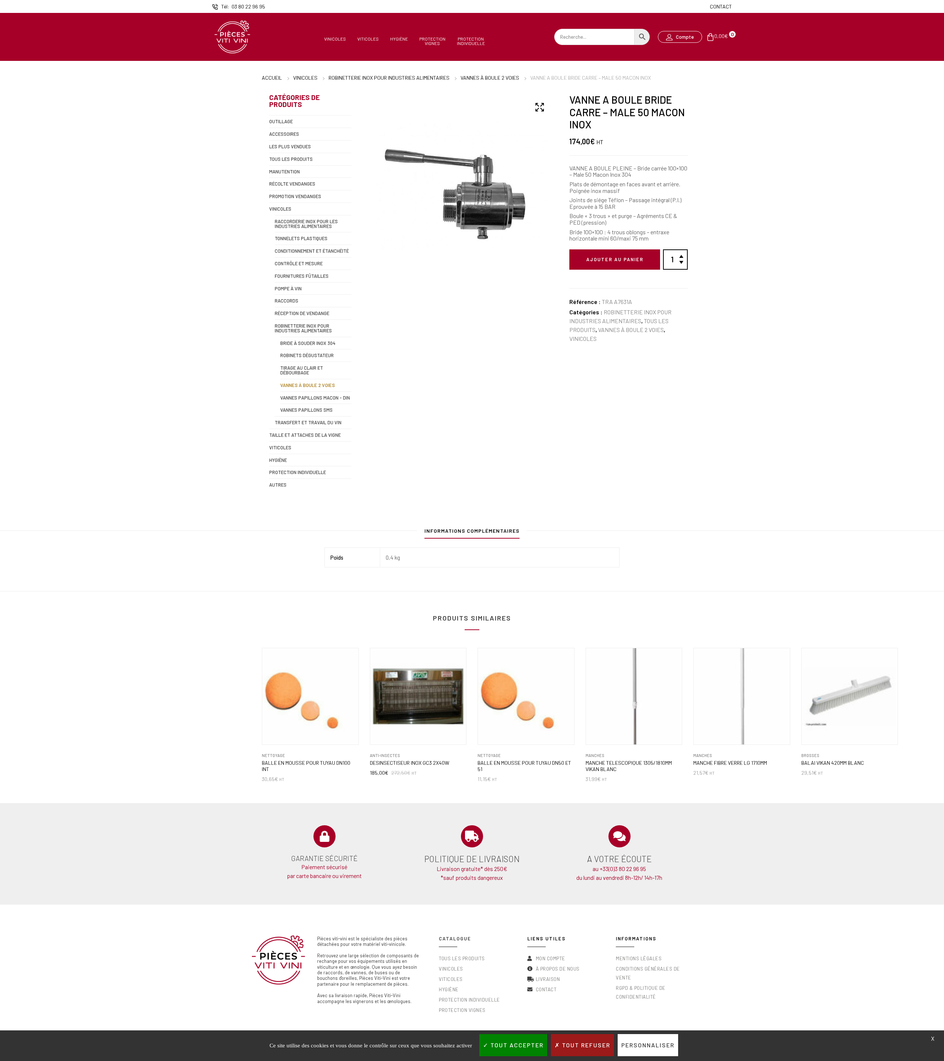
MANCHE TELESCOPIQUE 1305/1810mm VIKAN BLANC (629, 766)
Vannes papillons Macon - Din (315, 398)
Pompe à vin (288, 288)
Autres (278, 485)
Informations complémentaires (472, 531)
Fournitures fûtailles (302, 276)
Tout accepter (516, 1044)
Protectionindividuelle (471, 40)
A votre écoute (619, 859)
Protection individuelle (297, 472)
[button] (680, 37)
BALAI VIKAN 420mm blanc (832, 763)
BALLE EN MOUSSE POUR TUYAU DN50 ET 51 (524, 766)
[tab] (472, 532)
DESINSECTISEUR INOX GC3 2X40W (409, 763)
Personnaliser (647, 1044)
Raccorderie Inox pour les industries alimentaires (306, 223)
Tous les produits (291, 159)
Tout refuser (585, 1044)
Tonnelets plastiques (301, 238)
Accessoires (284, 134)
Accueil (272, 78)
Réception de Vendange (302, 313)
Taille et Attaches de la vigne (305, 435)
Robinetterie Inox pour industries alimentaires (389, 78)
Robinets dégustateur (307, 355)
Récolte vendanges (292, 184)
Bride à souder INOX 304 (308, 343)
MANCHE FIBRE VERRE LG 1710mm (730, 763)
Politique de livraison (472, 859)
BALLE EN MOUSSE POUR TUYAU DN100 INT (306, 766)
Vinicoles (335, 38)
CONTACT (721, 6)
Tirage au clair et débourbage (301, 370)
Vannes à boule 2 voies (490, 78)
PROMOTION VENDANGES (295, 196)
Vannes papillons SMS (306, 410)
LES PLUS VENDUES (290, 146)
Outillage (281, 121)
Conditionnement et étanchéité (312, 251)
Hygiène (399, 38)
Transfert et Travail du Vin (308, 422)
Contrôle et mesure (299, 263)
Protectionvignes (432, 40)
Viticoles (368, 38)
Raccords (286, 301)
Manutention (284, 171)
